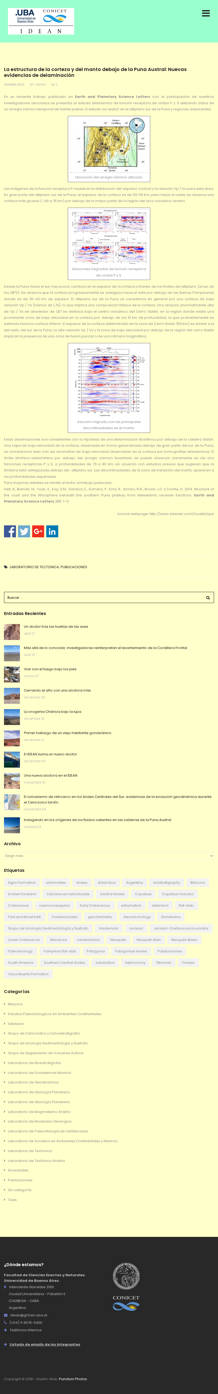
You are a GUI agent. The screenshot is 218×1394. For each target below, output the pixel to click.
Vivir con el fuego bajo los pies (50, 669)
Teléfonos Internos (26, 1330)
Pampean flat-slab (60, 951)
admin (40, 84)
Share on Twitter (24, 531)
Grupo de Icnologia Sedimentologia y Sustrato (48, 1043)
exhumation (131, 905)
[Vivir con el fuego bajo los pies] (12, 675)
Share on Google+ (38, 531)
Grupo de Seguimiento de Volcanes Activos (45, 1053)
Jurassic (136, 928)
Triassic (188, 962)
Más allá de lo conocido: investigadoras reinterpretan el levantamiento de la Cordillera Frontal (105, 647)
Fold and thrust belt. (24, 916)
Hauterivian (109, 928)
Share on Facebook (10, 531)
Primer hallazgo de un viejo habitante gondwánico (67, 732)
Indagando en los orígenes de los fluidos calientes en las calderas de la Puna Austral (97, 819)
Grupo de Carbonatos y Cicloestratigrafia (44, 1033)
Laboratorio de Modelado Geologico (40, 1121)
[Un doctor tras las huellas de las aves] (12, 632)
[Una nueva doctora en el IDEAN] (12, 781)
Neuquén (118, 939)
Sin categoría (19, 1189)
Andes (81, 882)
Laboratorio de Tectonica (34, 567)
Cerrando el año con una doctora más (57, 690)
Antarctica (107, 882)
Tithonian (163, 962)
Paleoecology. (20, 951)
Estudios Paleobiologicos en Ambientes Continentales (55, 1013)
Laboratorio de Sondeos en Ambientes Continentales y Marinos (63, 1141)
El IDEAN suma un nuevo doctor (50, 754)
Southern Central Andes (64, 962)
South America (20, 962)
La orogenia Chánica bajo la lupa (52, 711)
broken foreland (22, 894)
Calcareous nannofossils (68, 894)
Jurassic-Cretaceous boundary (181, 928)
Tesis (12, 1199)
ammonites (56, 882)
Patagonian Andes (131, 951)
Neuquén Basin (184, 939)
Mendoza (58, 939)
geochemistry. (100, 916)
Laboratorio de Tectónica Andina (36, 1160)
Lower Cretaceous (24, 939)
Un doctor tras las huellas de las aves (56, 626)
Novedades (18, 1170)
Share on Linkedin (52, 531)
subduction (105, 962)
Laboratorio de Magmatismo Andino (39, 1111)
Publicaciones (74, 567)
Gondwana (171, 916)
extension (160, 905)
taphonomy (135, 962)
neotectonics (88, 939)
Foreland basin (65, 916)
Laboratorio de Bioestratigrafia (34, 1062)
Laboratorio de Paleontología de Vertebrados (48, 1131)
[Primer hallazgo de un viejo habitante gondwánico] (12, 738)
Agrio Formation (22, 882)
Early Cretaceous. (95, 905)
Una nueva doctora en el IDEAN (50, 775)
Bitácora (197, 882)
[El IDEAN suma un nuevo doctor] (12, 760)
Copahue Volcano (178, 894)
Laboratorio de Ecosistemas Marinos (39, 1072)
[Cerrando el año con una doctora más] (12, 696)
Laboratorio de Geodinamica (33, 1082)
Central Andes (112, 894)
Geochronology (137, 916)
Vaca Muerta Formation (28, 974)
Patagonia (96, 951)
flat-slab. (186, 905)
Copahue (143, 894)
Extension (16, 1023)
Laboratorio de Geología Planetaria (39, 1092)
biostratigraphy (166, 882)
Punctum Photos (73, 1379)
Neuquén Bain (149, 939)
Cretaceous (18, 905)
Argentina (134, 882)
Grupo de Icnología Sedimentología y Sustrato (48, 928)
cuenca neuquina (54, 905)
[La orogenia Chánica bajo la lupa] (12, 717)
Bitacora (15, 1004)
